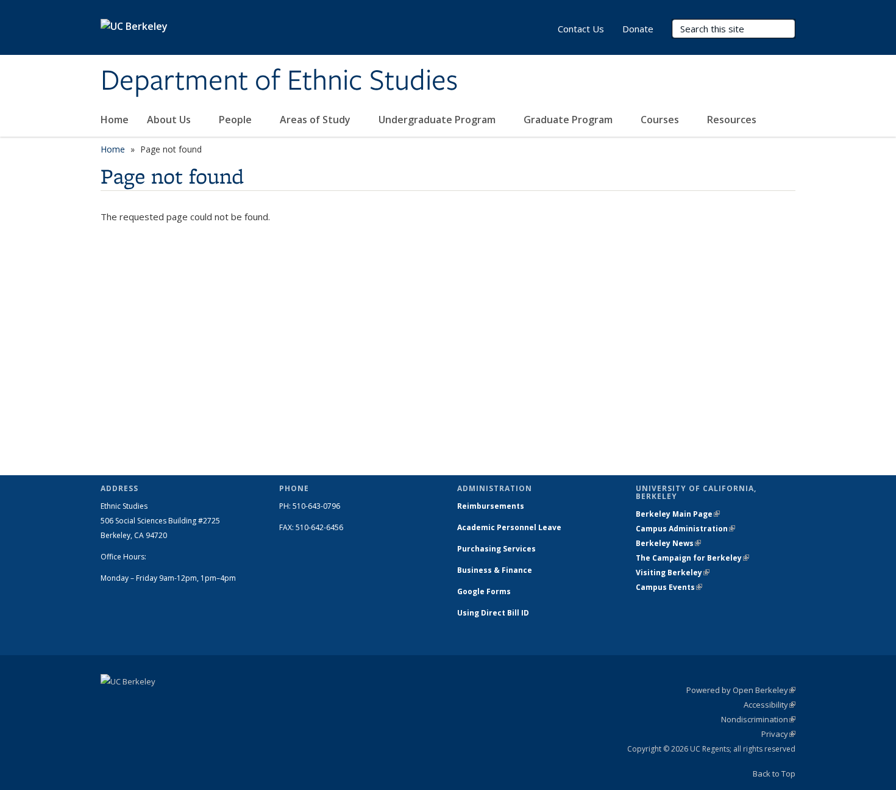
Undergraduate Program (438, 119)
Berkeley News (668, 543)
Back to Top (774, 773)
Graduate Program (569, 119)
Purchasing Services (496, 549)
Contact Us (581, 29)
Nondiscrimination (758, 719)
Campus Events (669, 587)
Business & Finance (494, 570)
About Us (170, 119)
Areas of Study (316, 119)
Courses (661, 119)
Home (115, 119)
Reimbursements (490, 506)
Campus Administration (685, 528)
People (236, 119)
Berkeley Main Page (678, 514)
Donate (637, 29)
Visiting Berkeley (672, 572)
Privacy (778, 733)
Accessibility (769, 704)
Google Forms (485, 591)
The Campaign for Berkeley (692, 558)
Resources (733, 119)
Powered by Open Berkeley (740, 689)
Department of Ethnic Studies (279, 81)
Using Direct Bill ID (494, 613)
